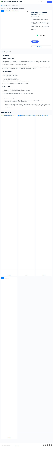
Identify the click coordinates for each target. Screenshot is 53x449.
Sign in (45, 1)
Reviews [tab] (9, 51)
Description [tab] (3, 51)
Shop (5, 5)
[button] (27, 12)
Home (2, 5)
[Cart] (42, 2)
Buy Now (34, 41)
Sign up (49, 1)
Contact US (17, 445)
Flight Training (8, 8)
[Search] (39, 2)
